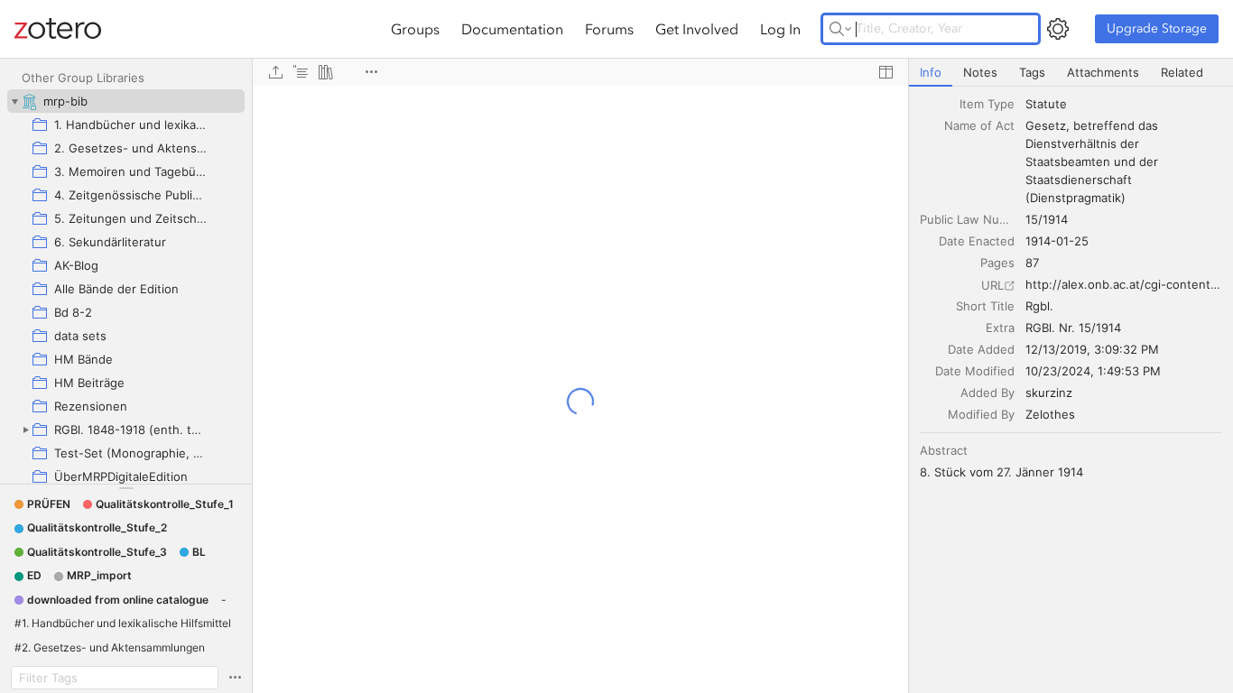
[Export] (275, 72)
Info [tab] (930, 72)
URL (992, 285)
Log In (780, 29)
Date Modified (975, 371)
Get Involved (696, 29)
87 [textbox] (1032, 262)
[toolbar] (580, 72)
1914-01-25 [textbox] (1057, 241)
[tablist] (1071, 73)
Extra (1000, 327)
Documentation (512, 29)
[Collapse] (14, 101)
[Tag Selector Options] (234, 677)
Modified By (981, 414)
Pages (997, 262)
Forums (609, 29)
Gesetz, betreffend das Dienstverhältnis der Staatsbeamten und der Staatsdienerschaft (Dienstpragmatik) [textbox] (1093, 161)
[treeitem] (126, 101)
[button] (42, 504)
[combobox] (1123, 104)
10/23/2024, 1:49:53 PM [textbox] (1093, 371)
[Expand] (25, 429)
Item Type (987, 104)
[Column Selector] (885, 72)
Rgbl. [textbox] (1039, 306)
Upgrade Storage (1157, 28)
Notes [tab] (980, 72)
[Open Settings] (1058, 29)
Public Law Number (967, 219)
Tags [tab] (1032, 72)
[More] (371, 72)
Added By (987, 392)
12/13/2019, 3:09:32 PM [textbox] (1092, 349)
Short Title (985, 306)
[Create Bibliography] (326, 72)
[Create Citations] (300, 72)
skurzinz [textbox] (1048, 392)
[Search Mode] (840, 29)
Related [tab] (1182, 72)
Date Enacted (977, 241)
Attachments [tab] (1103, 72)
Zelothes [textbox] (1050, 414)
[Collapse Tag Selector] (126, 488)
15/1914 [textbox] (1046, 219)
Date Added (981, 349)
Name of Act (979, 125)
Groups (415, 29)
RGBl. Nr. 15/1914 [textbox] (1073, 327)
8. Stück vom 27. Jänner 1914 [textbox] (1001, 472)
